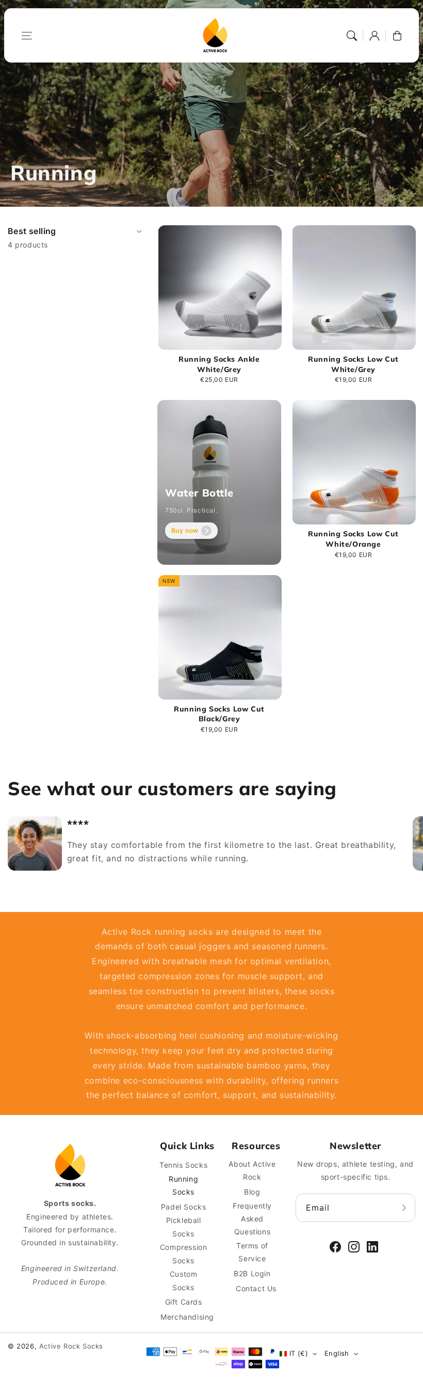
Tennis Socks (183, 1165)
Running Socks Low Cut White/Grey (353, 364)
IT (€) (298, 1353)
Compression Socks (183, 1253)
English (336, 1353)
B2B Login (252, 1273)
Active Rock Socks (71, 1346)
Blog (252, 1191)
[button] (26, 35)
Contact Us (256, 1288)
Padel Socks (183, 1206)
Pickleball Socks (183, 1226)
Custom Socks (184, 1280)
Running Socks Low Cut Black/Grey (219, 714)
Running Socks (183, 1185)
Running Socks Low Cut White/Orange (353, 539)
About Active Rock (252, 1170)
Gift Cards (183, 1301)
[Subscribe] (404, 1207)
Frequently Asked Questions (252, 1218)
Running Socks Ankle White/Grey (218, 364)
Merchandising (187, 1316)
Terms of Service (252, 1252)
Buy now (185, 530)
